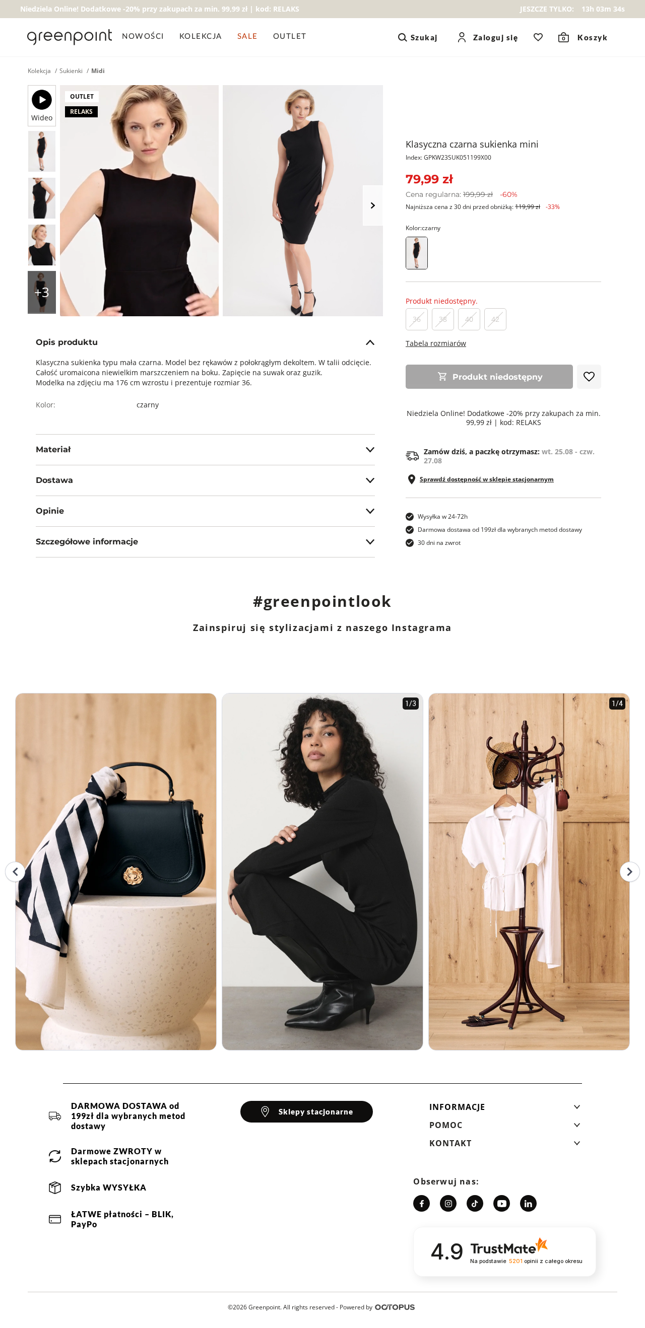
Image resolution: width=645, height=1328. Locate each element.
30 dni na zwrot (439, 542)
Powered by (356, 1307)
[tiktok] (475, 1203)
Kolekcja (39, 71)
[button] (504, 1110)
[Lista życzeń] (538, 37)
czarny (148, 404)
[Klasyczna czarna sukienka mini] (42, 151)
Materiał (53, 449)
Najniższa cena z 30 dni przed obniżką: (483, 206)
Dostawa (54, 480)
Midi (98, 71)
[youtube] (501, 1203)
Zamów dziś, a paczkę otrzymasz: (509, 456)
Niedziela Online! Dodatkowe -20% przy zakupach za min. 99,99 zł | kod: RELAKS (504, 418)
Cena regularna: (462, 194)
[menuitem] (147, 37)
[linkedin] (528, 1203)
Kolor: (423, 228)
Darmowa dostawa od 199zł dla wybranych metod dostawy (500, 529)
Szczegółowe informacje (87, 541)
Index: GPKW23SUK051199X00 (448, 157)
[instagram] (448, 1203)
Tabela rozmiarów (436, 343)
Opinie (50, 511)
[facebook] (421, 1203)
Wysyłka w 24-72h (443, 516)
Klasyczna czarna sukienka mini (472, 144)
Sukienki (71, 71)
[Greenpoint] (69, 37)
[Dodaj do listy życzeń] (589, 377)
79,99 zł (429, 179)
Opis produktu (67, 342)
